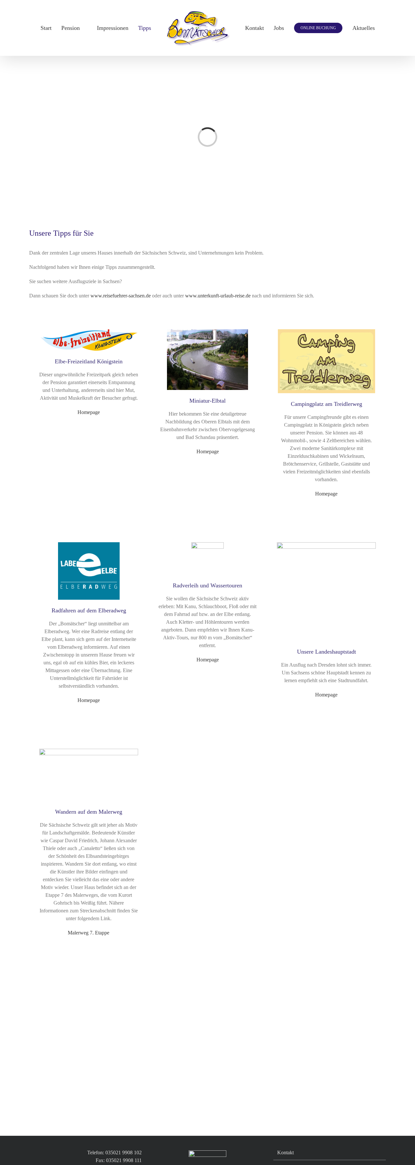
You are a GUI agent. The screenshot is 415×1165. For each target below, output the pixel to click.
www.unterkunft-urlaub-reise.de (218, 295)
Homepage (88, 412)
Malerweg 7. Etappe (88, 932)
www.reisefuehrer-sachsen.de (120, 295)
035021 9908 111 (124, 1160)
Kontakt (285, 1152)
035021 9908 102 (123, 1152)
